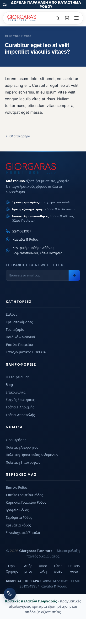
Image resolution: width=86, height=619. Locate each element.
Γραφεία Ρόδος (17, 510)
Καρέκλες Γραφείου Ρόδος (26, 502)
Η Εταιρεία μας (17, 377)
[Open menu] (76, 18)
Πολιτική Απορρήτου (22, 447)
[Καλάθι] (66, 18)
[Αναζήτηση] (57, 18)
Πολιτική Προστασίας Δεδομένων (32, 455)
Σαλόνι (11, 314)
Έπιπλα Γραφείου (19, 345)
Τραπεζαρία (15, 329)
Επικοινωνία (16, 392)
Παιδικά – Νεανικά (20, 337)
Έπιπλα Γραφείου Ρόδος (24, 495)
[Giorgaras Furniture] (21, 18)
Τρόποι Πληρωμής (20, 407)
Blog (9, 384)
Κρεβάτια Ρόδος (18, 525)
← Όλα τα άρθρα (18, 136)
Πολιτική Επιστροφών (23, 462)
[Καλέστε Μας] (10, 594)
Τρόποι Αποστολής (20, 415)
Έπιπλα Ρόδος (16, 487)
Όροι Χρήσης (16, 440)
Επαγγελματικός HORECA (26, 352)
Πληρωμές (58, 568)
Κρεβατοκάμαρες (19, 322)
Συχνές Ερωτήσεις (20, 400)
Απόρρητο (28, 568)
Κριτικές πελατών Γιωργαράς (31, 601)
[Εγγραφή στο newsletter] (74, 275)
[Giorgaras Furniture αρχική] (43, 168)
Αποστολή (43, 568)
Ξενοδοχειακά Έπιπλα (23, 533)
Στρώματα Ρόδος (19, 517)
